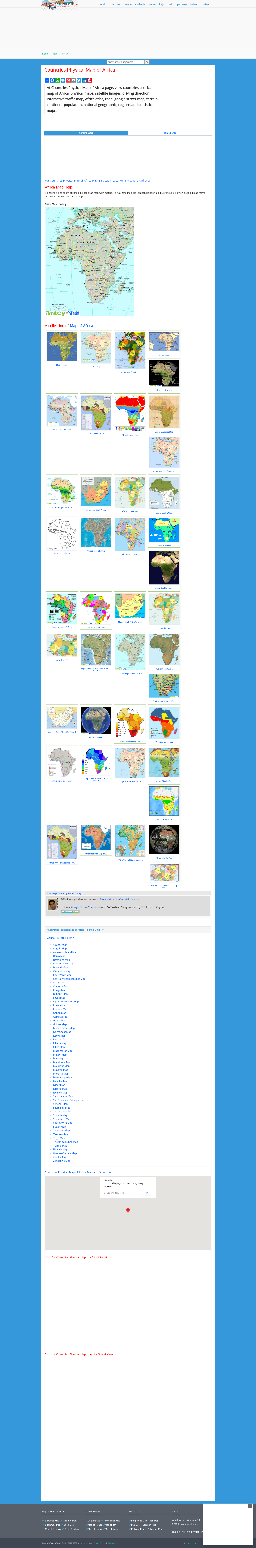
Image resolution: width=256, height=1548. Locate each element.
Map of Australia (53, 1529)
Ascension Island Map (65, 952)
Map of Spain (111, 1529)
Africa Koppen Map (130, 435)
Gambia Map (60, 1016)
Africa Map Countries (130, 372)
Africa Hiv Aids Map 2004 (130, 742)
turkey (205, 4)
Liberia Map (60, 1043)
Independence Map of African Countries (96, 779)
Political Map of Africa (96, 627)
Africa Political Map (130, 554)
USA (112, 4)
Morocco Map (61, 1073)
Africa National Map (130, 511)
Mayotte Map (60, 1069)
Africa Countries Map (62, 429)
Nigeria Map (60, 1088)
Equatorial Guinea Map (66, 1001)
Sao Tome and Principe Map (68, 1100)
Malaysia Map (137, 1529)
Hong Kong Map (139, 1520)
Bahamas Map (52, 1520)
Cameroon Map (62, 971)
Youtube (93, 907)
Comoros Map (61, 986)
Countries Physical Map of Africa (130, 673)
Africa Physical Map (164, 390)
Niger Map (59, 1085)
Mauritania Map (62, 1062)
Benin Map (59, 956)
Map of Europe (92, 1511)
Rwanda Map (60, 1092)
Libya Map (59, 1047)
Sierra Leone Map (63, 1111)
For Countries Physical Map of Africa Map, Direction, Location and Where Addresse (98, 180)
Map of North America (53, 1511)
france (152, 4)
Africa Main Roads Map (62, 781)
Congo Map (59, 990)
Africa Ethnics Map (96, 433)
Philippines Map (154, 1529)
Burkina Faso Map (63, 963)
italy (161, 4)
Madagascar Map (62, 1050)
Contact (176, 1511)
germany (182, 4)
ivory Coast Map (62, 1031)
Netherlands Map (112, 1520)
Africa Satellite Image (164, 588)
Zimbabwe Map (61, 1160)
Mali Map (58, 1058)
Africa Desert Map (164, 819)
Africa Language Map (164, 432)
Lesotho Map (60, 1039)
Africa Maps (164, 355)
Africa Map (96, 366)
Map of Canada (70, 1520)
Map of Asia (134, 1511)
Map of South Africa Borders (130, 622)
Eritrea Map (59, 1005)
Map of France (95, 1524)
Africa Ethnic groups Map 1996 (62, 863)
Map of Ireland (95, 1529)
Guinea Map (60, 1024)
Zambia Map (60, 1157)
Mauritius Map (61, 1066)
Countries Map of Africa (62, 627)
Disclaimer (112, 1543)
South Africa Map (62, 1122)
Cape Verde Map (62, 975)
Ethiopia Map (60, 1009)
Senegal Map (60, 1104)
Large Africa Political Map (130, 781)
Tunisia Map (60, 1145)
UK (118, 4)
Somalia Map (60, 1115)
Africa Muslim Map (164, 513)
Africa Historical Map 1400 (96, 854)
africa (64, 53)
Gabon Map (59, 1013)
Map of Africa (62, 365)
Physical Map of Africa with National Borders (96, 669)
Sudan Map (59, 1126)
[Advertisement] (128, 28)
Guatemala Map (52, 1524)
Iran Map (154, 1520)
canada (128, 4)
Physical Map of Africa (96, 551)
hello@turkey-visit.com (193, 1531)
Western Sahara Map (65, 1153)
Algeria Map (60, 944)
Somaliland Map (62, 1119)
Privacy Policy (99, 1543)
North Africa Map (62, 660)
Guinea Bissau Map (64, 1028)
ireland (194, 4)
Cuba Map (69, 1524)
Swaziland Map (61, 1130)
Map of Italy (110, 1524)
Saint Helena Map (63, 1096)
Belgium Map (94, 1520)
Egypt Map (59, 997)
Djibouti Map (60, 994)
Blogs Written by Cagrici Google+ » (119, 899)
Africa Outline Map (62, 553)
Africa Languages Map (164, 742)
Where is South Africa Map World (62, 732)
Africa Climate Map (164, 781)
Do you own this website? (114, 1193)
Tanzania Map (61, 1134)
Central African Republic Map (69, 978)
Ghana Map (59, 1020)
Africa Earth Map (96, 737)
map (54, 53)
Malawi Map (60, 1054)
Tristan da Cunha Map (65, 1141)
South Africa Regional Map (164, 701)
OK (146, 1193)
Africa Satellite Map (164, 858)
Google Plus (78, 907)
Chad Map (58, 982)
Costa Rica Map (72, 1529)
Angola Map (60, 948)
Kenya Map (59, 1035)
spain (170, 4)
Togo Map (59, 1138)
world (103, 4)
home (45, 53)
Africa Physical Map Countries (130, 860)
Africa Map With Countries (164, 471)
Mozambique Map (63, 1077)
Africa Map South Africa (96, 510)
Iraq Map (135, 1524)
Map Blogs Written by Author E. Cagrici (65, 893)
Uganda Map (60, 1149)
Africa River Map (164, 545)
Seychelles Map (61, 1107)
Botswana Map (61, 959)
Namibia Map (60, 1081)
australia (140, 4)
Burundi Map (60, 967)
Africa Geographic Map (62, 507)
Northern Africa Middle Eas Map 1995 (164, 886)
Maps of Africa (164, 628)
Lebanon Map (149, 1524)
